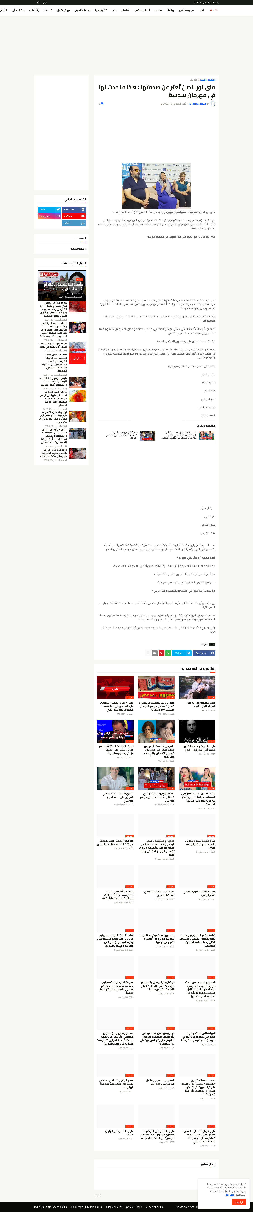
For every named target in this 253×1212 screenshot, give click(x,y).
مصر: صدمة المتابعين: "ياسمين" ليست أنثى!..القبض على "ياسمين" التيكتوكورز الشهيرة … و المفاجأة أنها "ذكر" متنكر (198, 1087)
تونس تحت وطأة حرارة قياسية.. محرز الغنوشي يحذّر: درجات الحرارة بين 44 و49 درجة (53, 417)
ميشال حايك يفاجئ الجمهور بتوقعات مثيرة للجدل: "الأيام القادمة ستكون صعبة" (158, 986)
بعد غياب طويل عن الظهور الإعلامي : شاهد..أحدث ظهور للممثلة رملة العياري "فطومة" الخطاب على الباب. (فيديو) (115, 1038)
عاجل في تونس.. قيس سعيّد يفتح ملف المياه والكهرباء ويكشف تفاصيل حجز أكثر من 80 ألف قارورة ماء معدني (54, 436)
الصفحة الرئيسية (207, 80)
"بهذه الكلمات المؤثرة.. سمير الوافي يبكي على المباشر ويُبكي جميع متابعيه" (116, 750)
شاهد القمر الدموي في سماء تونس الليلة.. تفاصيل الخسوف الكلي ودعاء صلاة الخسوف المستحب (197, 941)
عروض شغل (63, 10)
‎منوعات (193, 80)
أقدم (98, 1195)
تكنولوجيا (101, 10)
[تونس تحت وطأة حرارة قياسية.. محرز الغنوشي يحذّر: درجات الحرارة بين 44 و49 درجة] (77, 416)
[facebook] (38, 2)
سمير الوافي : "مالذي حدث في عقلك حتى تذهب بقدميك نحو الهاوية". (116, 1084)
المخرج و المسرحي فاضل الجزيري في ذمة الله (160, 1082)
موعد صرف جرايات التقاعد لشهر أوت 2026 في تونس (52, 345)
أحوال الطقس (142, 10)
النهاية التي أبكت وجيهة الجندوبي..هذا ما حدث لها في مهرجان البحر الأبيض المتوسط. (197, 1036)
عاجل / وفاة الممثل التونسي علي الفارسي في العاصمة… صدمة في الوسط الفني (117, 706)
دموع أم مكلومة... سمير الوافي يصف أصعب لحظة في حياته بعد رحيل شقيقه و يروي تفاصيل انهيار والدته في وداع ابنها (157, 848)
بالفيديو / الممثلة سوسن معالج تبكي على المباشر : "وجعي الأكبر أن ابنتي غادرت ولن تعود (159, 752)
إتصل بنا (216, 2)
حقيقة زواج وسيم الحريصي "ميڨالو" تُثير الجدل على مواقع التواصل (121, 435)
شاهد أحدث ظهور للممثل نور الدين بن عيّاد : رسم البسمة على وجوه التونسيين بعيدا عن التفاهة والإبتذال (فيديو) (115, 941)
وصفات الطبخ (82, 10)
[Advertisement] (126, 44)
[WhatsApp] (168, 653)
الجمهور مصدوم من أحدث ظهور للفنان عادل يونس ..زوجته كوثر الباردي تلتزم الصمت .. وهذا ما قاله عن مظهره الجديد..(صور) (200, 989)
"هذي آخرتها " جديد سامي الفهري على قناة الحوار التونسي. (118, 797)
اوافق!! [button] (239, 1202)
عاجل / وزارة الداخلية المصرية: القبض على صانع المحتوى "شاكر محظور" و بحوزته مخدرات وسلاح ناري (198, 1136)
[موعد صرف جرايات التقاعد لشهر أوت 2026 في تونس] (77, 347)
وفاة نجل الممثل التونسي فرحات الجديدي (159, 893)
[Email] (155, 653)
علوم (114, 10)
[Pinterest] (161, 653)
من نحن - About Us (201, 2)
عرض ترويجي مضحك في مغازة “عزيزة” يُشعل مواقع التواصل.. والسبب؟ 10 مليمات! (156, 706)
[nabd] (44, 2)
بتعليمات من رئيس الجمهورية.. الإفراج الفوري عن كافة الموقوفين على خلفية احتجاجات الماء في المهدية (54, 362)
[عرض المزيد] (148, 653)
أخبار (201, 10)
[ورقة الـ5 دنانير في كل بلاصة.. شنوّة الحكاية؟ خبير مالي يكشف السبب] (77, 453)
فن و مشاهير (186, 10)
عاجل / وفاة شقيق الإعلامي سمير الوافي (199, 893)
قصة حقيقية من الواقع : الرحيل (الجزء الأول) (201, 704)
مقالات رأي (18, 10)
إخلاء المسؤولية (114, 1207)
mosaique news (185, 1207)
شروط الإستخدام (134, 1207)
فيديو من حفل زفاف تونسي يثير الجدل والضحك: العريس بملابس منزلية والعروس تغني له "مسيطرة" (157, 1038)
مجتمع (159, 10)
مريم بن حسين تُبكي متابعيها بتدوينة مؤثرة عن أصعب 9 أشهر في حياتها (157, 939)
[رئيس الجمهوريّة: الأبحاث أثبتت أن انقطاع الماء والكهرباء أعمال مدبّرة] (77, 382)
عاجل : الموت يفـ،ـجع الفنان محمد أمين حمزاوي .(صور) (199, 748)
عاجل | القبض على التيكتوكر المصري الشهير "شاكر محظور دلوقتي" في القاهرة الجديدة (158, 1134)
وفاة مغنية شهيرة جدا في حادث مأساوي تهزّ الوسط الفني (200, 844)
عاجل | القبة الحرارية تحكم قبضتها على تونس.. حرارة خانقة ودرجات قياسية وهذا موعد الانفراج (52, 398)
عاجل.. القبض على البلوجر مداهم (119, 1133)
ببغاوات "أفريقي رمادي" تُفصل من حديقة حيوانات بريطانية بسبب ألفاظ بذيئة (118, 895)
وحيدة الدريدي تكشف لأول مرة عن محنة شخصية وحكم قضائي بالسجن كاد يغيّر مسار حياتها (116, 988)
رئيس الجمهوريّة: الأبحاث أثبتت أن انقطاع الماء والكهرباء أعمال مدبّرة (53, 381)
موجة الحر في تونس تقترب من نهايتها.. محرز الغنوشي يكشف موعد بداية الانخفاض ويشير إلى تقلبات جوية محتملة (52, 309)
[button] (46, 10)
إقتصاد (126, 10)
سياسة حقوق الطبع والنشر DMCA (50, 1207)
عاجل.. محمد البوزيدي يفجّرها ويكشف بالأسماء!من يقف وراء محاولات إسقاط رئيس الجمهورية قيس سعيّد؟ (53, 330)
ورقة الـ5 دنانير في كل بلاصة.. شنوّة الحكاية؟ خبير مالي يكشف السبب (53, 453)
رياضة (170, 10)
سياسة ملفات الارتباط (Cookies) (86, 1207)
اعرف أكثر (230, 1195)
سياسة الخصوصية (155, 1207)
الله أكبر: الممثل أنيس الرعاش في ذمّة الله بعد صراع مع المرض (115, 842)
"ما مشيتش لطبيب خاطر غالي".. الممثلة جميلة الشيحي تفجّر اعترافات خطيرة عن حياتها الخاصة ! (178, 435)
